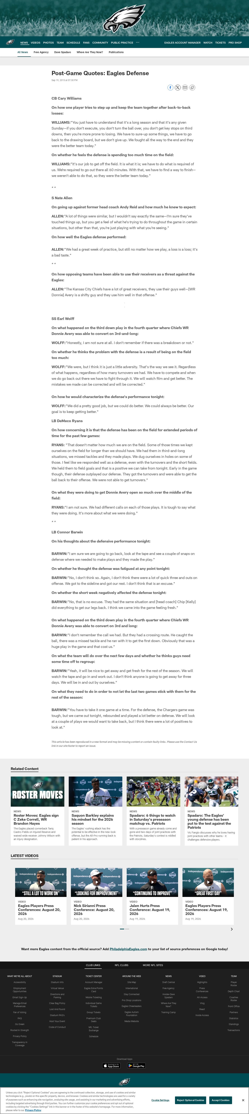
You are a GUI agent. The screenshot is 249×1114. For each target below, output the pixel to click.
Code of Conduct (57, 1027)
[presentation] (232, 930)
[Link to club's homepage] (10, 42)
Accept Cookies (220, 1100)
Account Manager (93, 982)
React (202, 1009)
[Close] (243, 1100)
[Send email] (185, 89)
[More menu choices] (137, 42)
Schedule (93, 1036)
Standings (234, 1024)
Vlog (202, 1003)
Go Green (19, 1024)
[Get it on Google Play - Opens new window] (136, 1067)
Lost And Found (57, 1009)
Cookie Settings (160, 1100)
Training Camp (168, 1012)
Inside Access (202, 1015)
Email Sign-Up (20, 997)
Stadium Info (57, 982)
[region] (124, 1100)
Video (202, 976)
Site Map (131, 982)
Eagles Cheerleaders (131, 1006)
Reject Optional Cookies (190, 1100)
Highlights (202, 982)
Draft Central (168, 982)
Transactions (233, 1030)
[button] (122, 929)
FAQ (20, 1018)
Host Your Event (57, 1021)
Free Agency (168, 988)
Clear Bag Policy (57, 1003)
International (132, 988)
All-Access (202, 997)
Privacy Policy (20, 1036)
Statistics (233, 1018)
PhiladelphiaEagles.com (128, 949)
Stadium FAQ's (57, 1015)
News (169, 976)
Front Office (234, 1006)
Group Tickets (93, 1012)
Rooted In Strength (19, 1030)
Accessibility (20, 982)
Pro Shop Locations (131, 1000)
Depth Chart (234, 991)
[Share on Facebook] (170, 89)
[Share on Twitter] (178, 89)
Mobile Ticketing (94, 997)
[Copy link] (192, 88)
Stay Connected (131, 994)
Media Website (131, 1021)
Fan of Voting (19, 1012)
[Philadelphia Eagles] (124, 1082)
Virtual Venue (57, 988)
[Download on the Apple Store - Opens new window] (111, 1066)
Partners (234, 1012)
